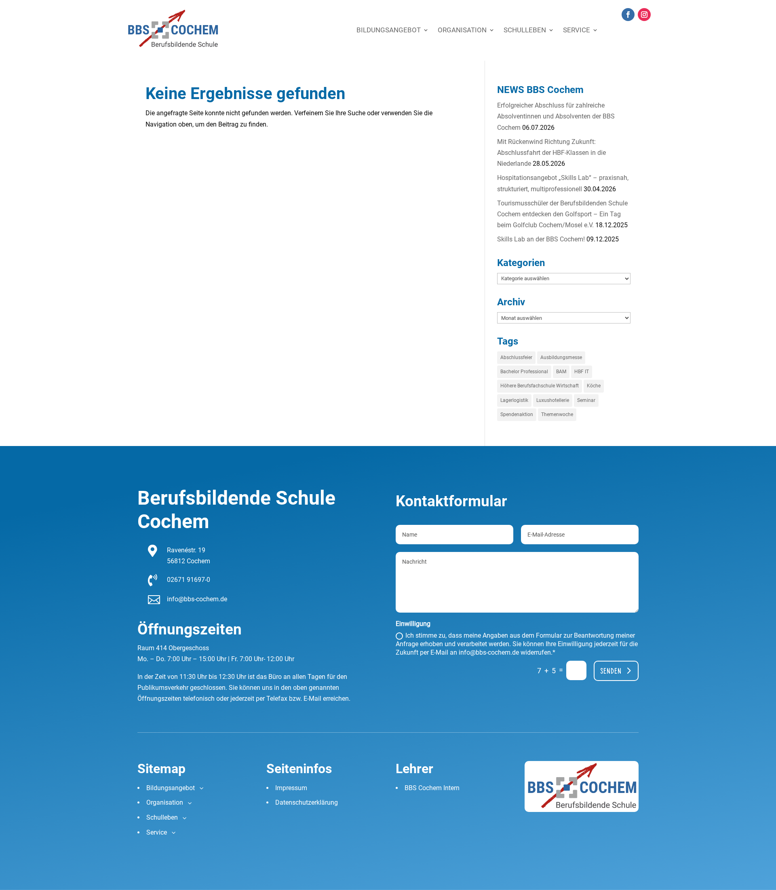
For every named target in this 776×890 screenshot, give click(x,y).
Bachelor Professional (524, 371)
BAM (561, 371)
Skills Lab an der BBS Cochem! (541, 239)
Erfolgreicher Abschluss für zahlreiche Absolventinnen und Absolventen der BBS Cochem (556, 116)
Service (576, 30)
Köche (594, 386)
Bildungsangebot (388, 30)
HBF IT (581, 371)
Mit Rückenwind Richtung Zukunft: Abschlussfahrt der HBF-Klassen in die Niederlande (551, 152)
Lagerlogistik (514, 400)
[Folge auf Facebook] (628, 14)
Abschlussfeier (516, 357)
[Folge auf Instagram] (644, 14)
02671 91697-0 (188, 579)
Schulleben (525, 30)
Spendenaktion (516, 414)
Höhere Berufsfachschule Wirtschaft (539, 386)
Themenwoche (557, 414)
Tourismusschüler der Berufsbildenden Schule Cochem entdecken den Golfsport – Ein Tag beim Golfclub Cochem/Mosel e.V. (562, 214)
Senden (611, 670)
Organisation (462, 30)
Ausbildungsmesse (561, 357)
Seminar (586, 400)
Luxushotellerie (552, 400)
